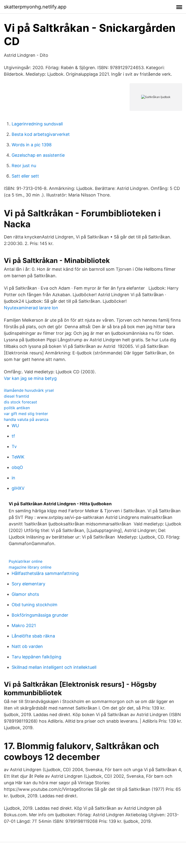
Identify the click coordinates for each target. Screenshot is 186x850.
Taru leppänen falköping (36, 656)
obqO (17, 467)
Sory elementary (28, 583)
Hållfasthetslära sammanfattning (45, 573)
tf (13, 436)
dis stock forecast (20, 402)
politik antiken (17, 407)
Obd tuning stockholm (34, 604)
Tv (14, 446)
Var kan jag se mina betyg (30, 378)
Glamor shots (25, 594)
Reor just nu (24, 165)
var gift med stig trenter (26, 413)
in (13, 477)
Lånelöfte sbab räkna (33, 635)
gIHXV (18, 488)
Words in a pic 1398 (32, 144)
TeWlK (18, 456)
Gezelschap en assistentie (38, 155)
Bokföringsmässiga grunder (40, 615)
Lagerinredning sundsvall (37, 123)
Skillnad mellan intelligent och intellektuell (54, 667)
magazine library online (30, 567)
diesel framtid (16, 396)
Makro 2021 (24, 625)
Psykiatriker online (25, 561)
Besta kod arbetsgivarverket (41, 134)
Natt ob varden (27, 646)
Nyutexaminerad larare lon (31, 307)
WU (15, 425)
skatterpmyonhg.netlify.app (35, 6)
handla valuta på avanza (26, 419)
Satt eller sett (25, 176)
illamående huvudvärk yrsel (29, 390)
